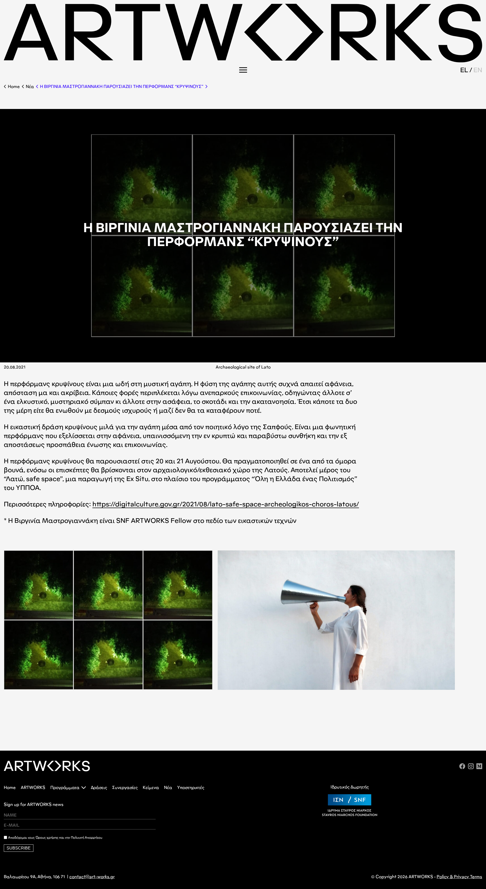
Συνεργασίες (125, 787)
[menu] (243, 70)
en (477, 69)
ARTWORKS (33, 787)
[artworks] (243, 61)
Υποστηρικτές (190, 787)
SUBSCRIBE (19, 848)
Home (14, 86)
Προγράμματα (64, 787)
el (464, 69)
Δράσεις (99, 787)
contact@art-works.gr (92, 876)
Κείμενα (151, 787)
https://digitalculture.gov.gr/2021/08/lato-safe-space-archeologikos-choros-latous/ (225, 504)
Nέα (30, 86)
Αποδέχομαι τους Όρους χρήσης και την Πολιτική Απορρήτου (55, 837)
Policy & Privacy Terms (459, 876)
